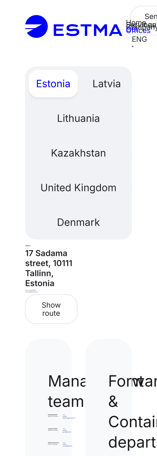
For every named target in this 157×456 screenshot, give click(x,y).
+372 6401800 (32, 290)
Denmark (78, 222)
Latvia (106, 84)
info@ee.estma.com (33, 291)
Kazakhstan (78, 153)
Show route (51, 309)
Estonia (53, 84)
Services (126, 25)
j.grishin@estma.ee (67, 432)
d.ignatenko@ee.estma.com (69, 418)
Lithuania (78, 118)
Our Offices (126, 29)
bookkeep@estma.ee (67, 446)
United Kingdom (78, 188)
